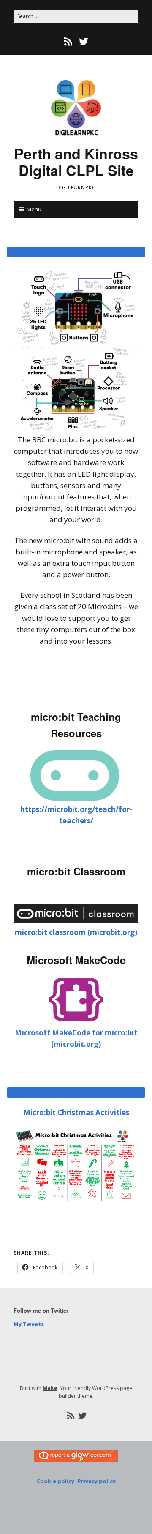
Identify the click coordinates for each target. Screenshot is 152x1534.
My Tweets (29, 1324)
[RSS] (69, 41)
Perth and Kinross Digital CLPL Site (76, 162)
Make (50, 1388)
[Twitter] (83, 41)
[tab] (76, 252)
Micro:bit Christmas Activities (76, 1112)
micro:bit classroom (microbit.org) (76, 932)
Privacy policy (97, 1481)
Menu (34, 209)
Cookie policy (55, 1481)
